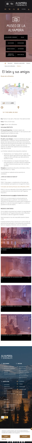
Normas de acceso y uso (11, 54)
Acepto (6, 436)
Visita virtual (20, 54)
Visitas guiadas (11, 48)
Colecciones (11, 43)
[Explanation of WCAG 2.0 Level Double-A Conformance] (8, 417)
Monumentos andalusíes (9, 368)
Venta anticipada (22, 366)
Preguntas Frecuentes (24, 372)
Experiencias (7, 386)
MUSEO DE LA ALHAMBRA (16, 28)
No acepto (24, 436)
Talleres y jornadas (8, 388)
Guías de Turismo (23, 377)
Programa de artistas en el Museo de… (12, 335)
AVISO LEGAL (7, 402)
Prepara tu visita (22, 373)
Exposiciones (21, 43)
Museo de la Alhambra (10, 66)
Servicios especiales (23, 375)
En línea (5, 390)
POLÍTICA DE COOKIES (8, 410)
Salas (22, 37)
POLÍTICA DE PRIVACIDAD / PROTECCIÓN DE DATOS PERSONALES (9, 406)
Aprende (6, 372)
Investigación (7, 370)
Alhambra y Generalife (9, 366)
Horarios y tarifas (23, 370)
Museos (28, 63)
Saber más (4, 439)
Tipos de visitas (22, 368)
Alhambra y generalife (19, 63)
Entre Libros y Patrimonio (9, 393)
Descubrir (10, 63)
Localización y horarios (11, 37)
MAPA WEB (6, 399)
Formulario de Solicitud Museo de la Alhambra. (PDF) (15, 186)
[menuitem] (23, 9)
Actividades (21, 48)
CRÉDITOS (6, 412)
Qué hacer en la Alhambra (9, 373)
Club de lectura (7, 391)
